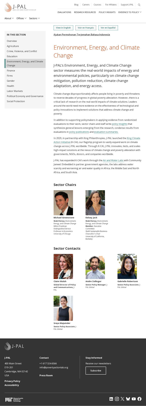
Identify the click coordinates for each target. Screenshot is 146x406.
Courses (97, 4)
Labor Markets (15, 91)
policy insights (119, 123)
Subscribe (95, 370)
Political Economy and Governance (25, 96)
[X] (122, 399)
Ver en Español (108, 27)
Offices (20, 18)
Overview (12, 41)
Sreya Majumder (62, 323)
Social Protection (16, 101)
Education (12, 56)
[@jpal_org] (117, 399)
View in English (63, 27)
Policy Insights (107, 12)
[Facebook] (139, 399)
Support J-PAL (127, 4)
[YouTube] (134, 399)
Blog (76, 4)
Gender (11, 80)
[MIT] (14, 399)
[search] (139, 5)
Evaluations (64, 12)
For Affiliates (111, 4)
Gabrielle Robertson (127, 281)
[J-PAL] (20, 8)
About (8, 18)
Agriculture (13, 46)
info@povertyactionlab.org (53, 367)
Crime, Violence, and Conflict (22, 51)
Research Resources (85, 12)
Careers (86, 4)
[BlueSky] (128, 399)
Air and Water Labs (113, 160)
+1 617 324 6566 (48, 363)
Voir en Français (86, 27)
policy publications (79, 131)
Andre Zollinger (93, 281)
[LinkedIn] (111, 399)
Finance (11, 70)
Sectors (33, 18)
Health (10, 85)
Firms (10, 75)
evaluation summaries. (106, 131)
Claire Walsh (60, 281)
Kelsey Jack (91, 217)
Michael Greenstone (64, 217)
